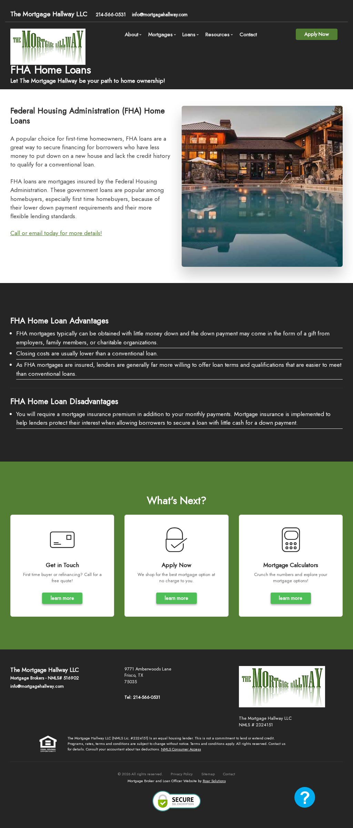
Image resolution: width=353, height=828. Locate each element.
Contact (248, 34)
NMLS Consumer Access (181, 749)
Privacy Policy (182, 774)
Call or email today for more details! (56, 233)
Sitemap (208, 774)
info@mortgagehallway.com (160, 14)
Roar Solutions (214, 781)
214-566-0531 (111, 14)
